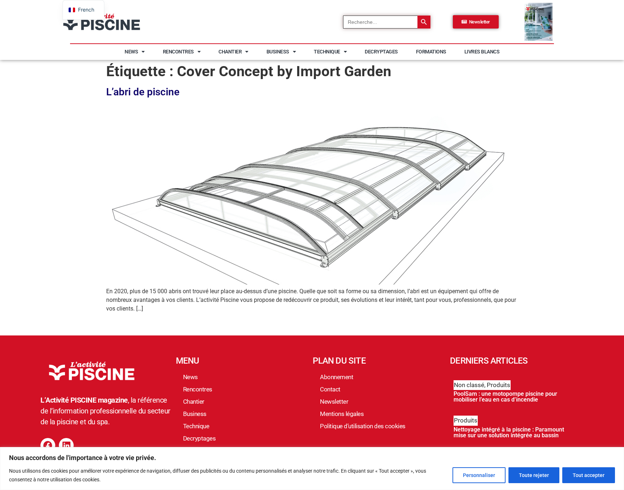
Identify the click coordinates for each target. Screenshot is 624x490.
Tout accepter (588, 475)
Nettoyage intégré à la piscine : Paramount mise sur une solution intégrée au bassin (509, 432)
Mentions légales (342, 413)
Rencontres (178, 52)
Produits (498, 385)
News (131, 52)
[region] (312, 468)
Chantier (230, 52)
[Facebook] (47, 445)
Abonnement (336, 377)
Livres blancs (482, 52)
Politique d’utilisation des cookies (363, 426)
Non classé (469, 385)
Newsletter (334, 401)
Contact (330, 389)
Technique (327, 52)
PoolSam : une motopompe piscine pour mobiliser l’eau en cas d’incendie (505, 396)
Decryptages (381, 52)
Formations (431, 52)
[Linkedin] (66, 445)
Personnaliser (479, 475)
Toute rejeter (534, 475)
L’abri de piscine (142, 92)
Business (277, 52)
